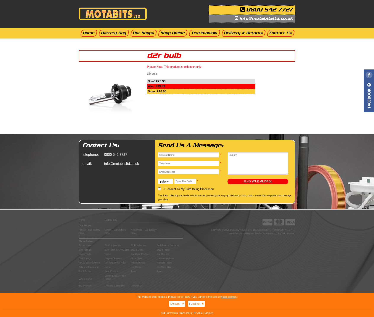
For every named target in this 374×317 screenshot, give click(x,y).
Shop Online (86, 241)
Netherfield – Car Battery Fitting (144, 231)
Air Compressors (114, 245)
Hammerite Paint (165, 258)
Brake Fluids (163, 249)
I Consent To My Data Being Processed (188, 189)
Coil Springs (85, 258)
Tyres (160, 271)
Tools (133, 271)
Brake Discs (137, 249)
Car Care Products (141, 254)
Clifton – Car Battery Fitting (115, 231)
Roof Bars (136, 267)
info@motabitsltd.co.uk (266, 19)
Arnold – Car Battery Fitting (89, 231)
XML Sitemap (288, 233)
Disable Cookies (203, 313)
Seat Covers (111, 271)
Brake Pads (85, 254)
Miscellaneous (138, 262)
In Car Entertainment (89, 262)
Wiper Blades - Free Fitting (115, 277)
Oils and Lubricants (89, 267)
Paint (107, 267)
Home (82, 220)
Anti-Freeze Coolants (168, 245)
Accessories (85, 245)
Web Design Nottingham (241, 233)
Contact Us (137, 285)
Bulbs (108, 254)
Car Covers (163, 254)
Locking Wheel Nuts (115, 262)
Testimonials (85, 285)
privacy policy (246, 195)
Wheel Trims (85, 279)
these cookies (228, 296)
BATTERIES (85, 249)
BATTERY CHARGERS (117, 249)
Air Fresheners (139, 245)
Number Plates (164, 262)
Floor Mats (136, 258)
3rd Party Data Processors (176, 313)
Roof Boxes (85, 271)
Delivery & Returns (115, 285)
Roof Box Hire (164, 267)
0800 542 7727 (269, 10)
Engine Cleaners (113, 258)
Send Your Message (257, 181)
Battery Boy (111, 220)
